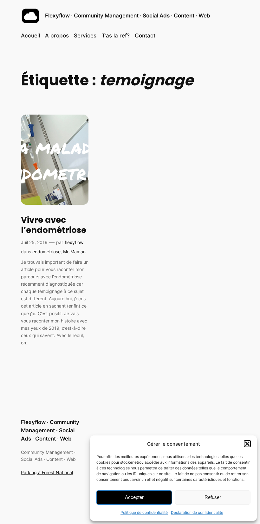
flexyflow (74, 242)
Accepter (134, 497)
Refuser (213, 497)
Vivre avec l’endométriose (53, 225)
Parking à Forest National (47, 472)
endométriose (46, 251)
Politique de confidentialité (144, 512)
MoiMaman (74, 251)
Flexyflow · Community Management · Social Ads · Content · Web (127, 15)
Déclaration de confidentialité (197, 512)
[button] (247, 444)
